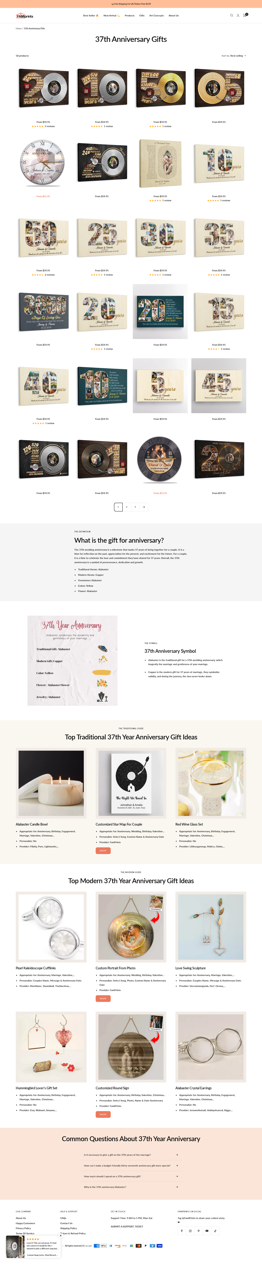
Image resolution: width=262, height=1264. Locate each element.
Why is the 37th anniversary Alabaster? (105, 1186)
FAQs (63, 1218)
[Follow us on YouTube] (207, 1231)
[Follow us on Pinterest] (198, 1231)
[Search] (231, 15)
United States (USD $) (28, 1245)
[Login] (238, 15)
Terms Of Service (25, 1233)
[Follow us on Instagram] (190, 1231)
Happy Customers (25, 1223)
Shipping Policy (68, 1228)
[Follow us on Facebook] (182, 1231)
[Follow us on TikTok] (215, 1231)
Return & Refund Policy (73, 1233)
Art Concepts (156, 15)
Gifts (141, 15)
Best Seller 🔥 (91, 15)
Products (129, 15)
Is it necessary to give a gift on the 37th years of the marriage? (117, 1154)
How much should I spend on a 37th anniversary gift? (112, 1176)
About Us (174, 15)
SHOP (103, 850)
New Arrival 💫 (112, 15)
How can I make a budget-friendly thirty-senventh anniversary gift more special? (127, 1165)
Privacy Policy (23, 1228)
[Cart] (244, 15)
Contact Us (66, 1223)
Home (19, 28)
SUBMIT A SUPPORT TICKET (127, 1226)
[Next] (143, 507)
